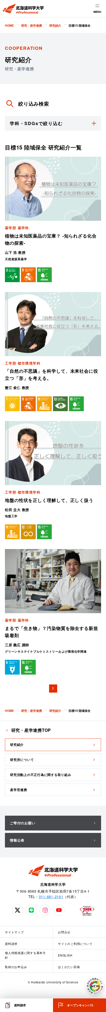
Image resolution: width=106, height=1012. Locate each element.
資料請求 (11, 943)
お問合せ (64, 932)
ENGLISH (65, 955)
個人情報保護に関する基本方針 (25, 955)
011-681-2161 (51, 896)
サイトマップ (14, 932)
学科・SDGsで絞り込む (36, 123)
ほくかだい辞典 (69, 967)
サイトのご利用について (75, 943)
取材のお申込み (16, 967)
